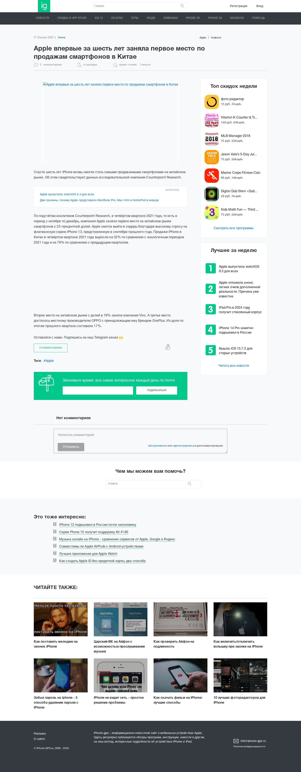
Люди (151, 18)
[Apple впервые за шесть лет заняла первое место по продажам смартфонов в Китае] (110, 122)
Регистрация (238, 6)
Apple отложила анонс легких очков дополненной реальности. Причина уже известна (239, 289)
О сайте (39, 739)
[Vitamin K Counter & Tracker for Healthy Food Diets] (213, 120)
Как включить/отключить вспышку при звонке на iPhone (238, 644)
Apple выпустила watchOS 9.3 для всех (67, 194)
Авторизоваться (157, 446)
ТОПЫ (134, 18)
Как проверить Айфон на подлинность (174, 644)
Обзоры (117, 18)
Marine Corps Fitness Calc (241, 173)
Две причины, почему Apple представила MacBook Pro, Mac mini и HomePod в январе (99, 200)
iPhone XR (193, 18)
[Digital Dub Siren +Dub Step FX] (213, 194)
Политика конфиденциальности (249, 747)
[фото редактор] (213, 101)
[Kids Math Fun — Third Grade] (213, 212)
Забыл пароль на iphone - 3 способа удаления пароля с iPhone (56, 702)
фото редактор (232, 99)
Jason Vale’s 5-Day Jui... (239, 154)
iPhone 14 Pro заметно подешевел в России (236, 330)
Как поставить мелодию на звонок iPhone (56, 644)
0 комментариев (50, 347)
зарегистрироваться (184, 446)
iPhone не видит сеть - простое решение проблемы (119, 700)
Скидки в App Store (72, 18)
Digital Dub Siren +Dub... (239, 191)
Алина (62, 37)
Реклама (40, 733)
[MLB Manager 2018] (213, 138)
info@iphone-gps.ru (253, 741)
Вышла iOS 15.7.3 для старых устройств (235, 351)
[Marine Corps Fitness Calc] (213, 175)
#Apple (49, 361)
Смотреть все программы (233, 228)
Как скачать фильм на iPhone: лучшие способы (178, 700)
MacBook (237, 18)
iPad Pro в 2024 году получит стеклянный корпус (240, 310)
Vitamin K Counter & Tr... (239, 117)
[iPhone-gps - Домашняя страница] (44, 6)
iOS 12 (99, 18)
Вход (259, 6)
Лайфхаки (170, 18)
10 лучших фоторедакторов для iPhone (240, 700)
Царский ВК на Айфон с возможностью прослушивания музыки (119, 646)
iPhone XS (215, 18)
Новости (42, 18)
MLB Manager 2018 (235, 136)
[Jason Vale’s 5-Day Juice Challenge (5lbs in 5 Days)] (213, 157)
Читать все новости (233, 366)
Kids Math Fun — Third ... (239, 209)
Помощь (258, 18)
